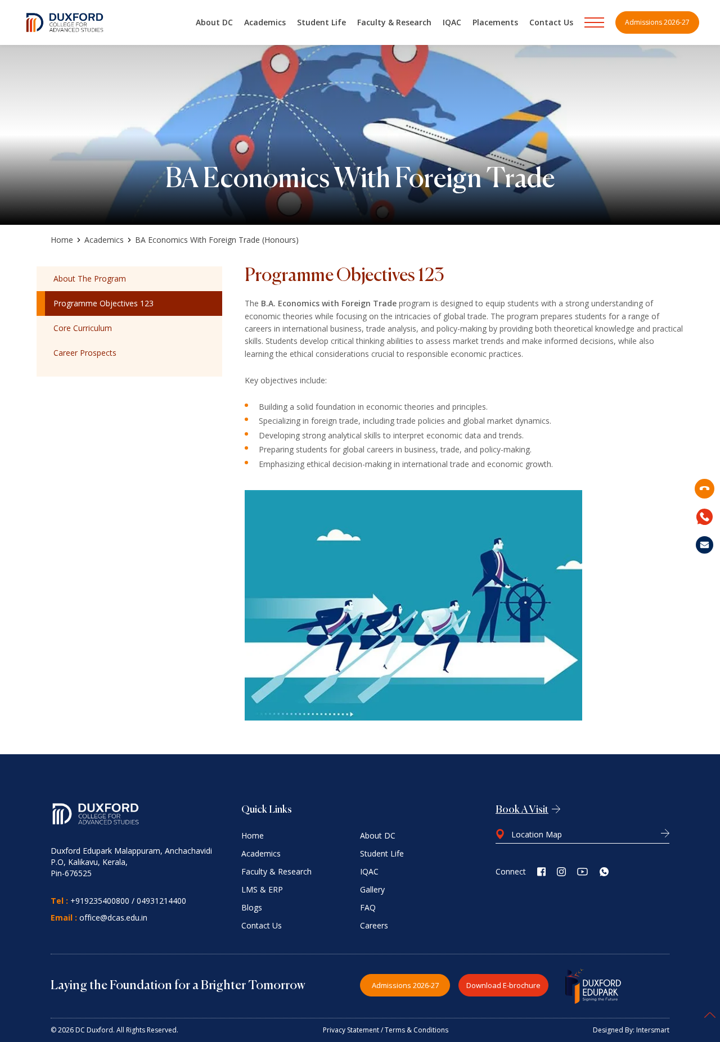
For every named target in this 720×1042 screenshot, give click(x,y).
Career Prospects (84, 352)
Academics (265, 22)
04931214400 (161, 900)
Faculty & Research (394, 22)
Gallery (372, 889)
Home (62, 240)
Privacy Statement (351, 1030)
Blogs (251, 907)
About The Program (89, 278)
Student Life (321, 22)
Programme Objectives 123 (103, 303)
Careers (374, 925)
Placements (495, 22)
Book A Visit (522, 810)
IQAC (452, 22)
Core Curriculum (82, 328)
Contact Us (551, 22)
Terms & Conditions (416, 1030)
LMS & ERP (262, 889)
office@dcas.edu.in (113, 917)
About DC (214, 22)
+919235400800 (99, 900)
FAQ (368, 907)
